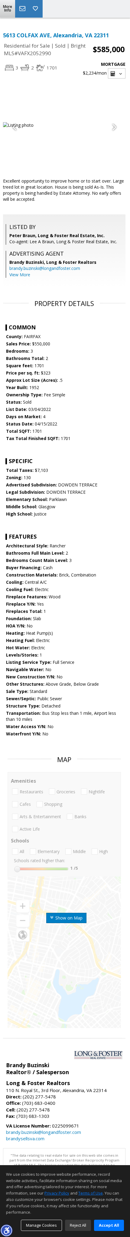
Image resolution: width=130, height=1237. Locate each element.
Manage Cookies (41, 1225)
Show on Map (68, 918)
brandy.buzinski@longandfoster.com (44, 268)
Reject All (78, 1225)
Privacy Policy (56, 1193)
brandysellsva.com (25, 1138)
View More (19, 274)
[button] (6, 1230)
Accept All (109, 1225)
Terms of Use (90, 1193)
